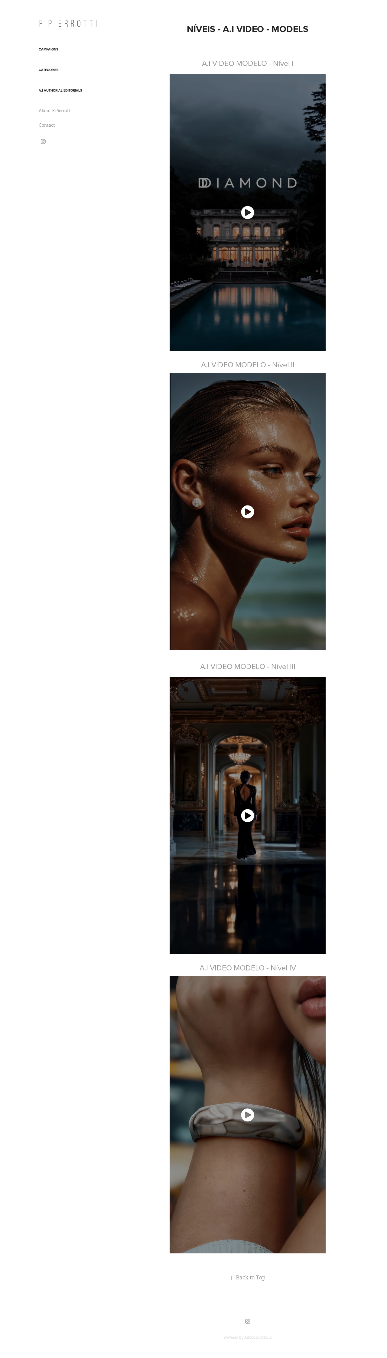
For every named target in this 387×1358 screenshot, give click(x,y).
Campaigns (48, 49)
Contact (47, 125)
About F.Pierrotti (55, 110)
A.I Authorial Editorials (60, 90)
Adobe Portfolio (258, 1337)
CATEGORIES (49, 69)
